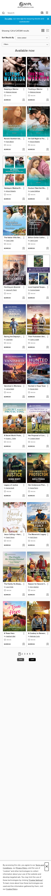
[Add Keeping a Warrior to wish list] (23, 100)
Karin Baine (10, 142)
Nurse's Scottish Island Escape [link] (13, 139)
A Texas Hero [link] (9, 633)
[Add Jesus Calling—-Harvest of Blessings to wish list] (23, 545)
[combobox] (20, 13)
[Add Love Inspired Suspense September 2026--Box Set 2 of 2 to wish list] (47, 298)
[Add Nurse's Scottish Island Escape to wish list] (23, 149)
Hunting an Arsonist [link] (12, 287)
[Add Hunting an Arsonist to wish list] (23, 298)
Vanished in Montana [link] (12, 386)
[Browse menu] (47, 12)
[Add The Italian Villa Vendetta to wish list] (23, 248)
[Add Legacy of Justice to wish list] (23, 495)
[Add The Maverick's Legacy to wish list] (47, 545)
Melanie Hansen (11, 92)
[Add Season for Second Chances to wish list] (47, 594)
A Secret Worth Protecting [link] (13, 436)
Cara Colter (10, 241)
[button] (42, 31)
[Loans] (42, 13)
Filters (6, 44)
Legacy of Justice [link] (11, 485)
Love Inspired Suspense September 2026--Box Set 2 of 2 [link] (37, 287)
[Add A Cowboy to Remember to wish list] (47, 644)
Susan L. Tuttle (11, 439)
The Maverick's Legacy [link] (37, 534)
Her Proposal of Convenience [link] (37, 436)
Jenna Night (10, 389)
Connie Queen (35, 290)
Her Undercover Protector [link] (37, 485)
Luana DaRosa (35, 191)
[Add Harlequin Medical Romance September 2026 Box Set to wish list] (23, 199)
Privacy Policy (21, 868)
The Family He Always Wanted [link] (13, 584)
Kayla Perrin (34, 488)
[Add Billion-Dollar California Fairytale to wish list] (47, 248)
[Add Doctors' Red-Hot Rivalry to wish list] (47, 199)
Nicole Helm (34, 389)
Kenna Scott (10, 488)
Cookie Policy (11, 889)
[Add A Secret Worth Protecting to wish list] (23, 446)
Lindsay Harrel (35, 439)
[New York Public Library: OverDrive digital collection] (25, 5)
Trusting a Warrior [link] (35, 89)
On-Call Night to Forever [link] (37, 139)
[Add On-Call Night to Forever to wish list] (47, 149)
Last (32, 659)
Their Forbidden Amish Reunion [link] (37, 337)
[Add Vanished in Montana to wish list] (23, 396)
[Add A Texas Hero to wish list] (23, 644)
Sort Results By (8, 38)
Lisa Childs (9, 587)
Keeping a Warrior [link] (11, 89)
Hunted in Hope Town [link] (37, 386)
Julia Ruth (9, 340)
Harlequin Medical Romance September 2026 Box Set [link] (13, 188)
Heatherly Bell (10, 636)
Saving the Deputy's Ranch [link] (13, 337)
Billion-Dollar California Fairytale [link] (37, 238)
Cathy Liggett (34, 340)
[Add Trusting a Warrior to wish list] (47, 100)
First (20, 659)
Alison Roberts (35, 142)
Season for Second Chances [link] (37, 584)
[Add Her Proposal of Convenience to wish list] (47, 446)
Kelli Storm (33, 537)
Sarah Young (10, 537)
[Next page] (32, 654)
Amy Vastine (34, 587)
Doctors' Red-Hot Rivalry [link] (37, 188)
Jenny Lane (34, 241)
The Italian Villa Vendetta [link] (13, 238)
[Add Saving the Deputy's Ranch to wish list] (23, 347)
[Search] (3, 13)
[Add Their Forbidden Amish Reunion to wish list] (47, 347)
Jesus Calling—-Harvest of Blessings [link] (13, 534)
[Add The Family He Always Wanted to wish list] (23, 594)
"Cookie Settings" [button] (36, 880)
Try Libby (8, 19)
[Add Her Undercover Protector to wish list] (47, 495)
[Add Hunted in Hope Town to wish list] (47, 396)
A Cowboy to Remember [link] (37, 633)
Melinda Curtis (35, 636)
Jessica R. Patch (11, 290)
